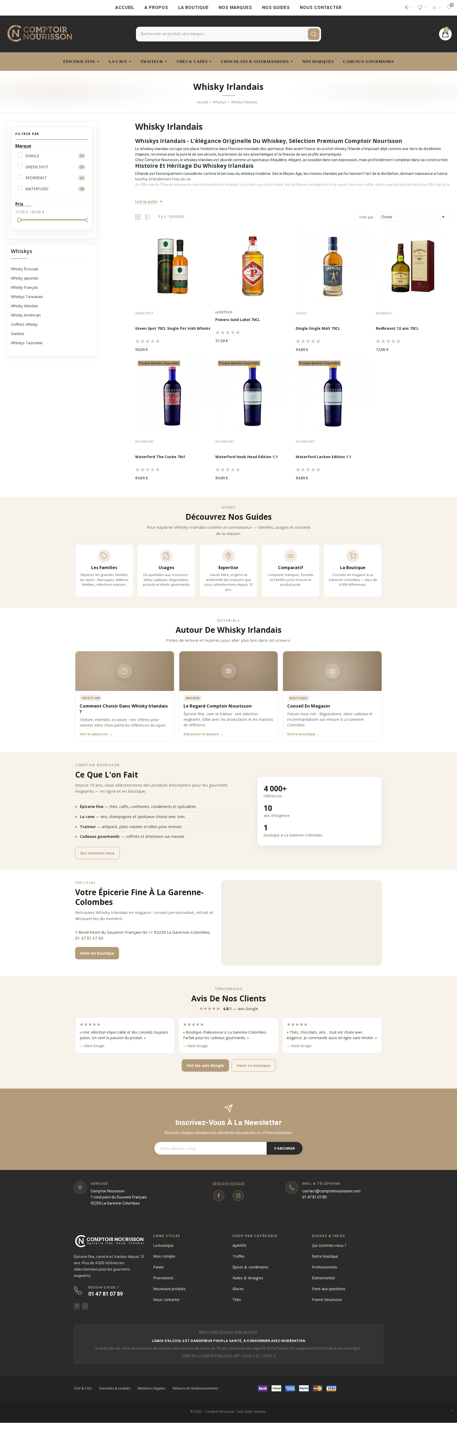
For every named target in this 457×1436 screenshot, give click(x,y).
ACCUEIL (125, 7)
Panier (158, 1267)
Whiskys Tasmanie (27, 342)
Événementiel (323, 1277)
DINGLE (54, 155)
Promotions (163, 1277)
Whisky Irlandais (24, 305)
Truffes (238, 1256)
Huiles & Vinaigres (247, 1277)
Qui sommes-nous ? (329, 1245)
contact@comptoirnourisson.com (331, 1191)
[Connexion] (436, 7)
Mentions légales (151, 1388)
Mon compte (164, 1256)
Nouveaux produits (169, 1288)
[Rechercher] (313, 34)
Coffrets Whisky (24, 324)
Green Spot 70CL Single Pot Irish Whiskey (174, 328)
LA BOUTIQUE (193, 7)
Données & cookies (114, 1388)
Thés (236, 1299)
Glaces (238, 1288)
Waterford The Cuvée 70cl (160, 456)
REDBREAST (54, 177)
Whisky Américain (26, 315)
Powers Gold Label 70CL (237, 319)
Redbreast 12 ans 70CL (397, 328)
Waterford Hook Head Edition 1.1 (246, 456)
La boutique (163, 1245)
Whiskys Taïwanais (27, 296)
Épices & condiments (250, 1267)
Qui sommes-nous (97, 853)
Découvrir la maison (203, 734)
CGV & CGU (83, 1388)
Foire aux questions (328, 1288)
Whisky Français (24, 287)
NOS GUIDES (276, 7)
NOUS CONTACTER (321, 7)
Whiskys (21, 252)
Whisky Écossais (25, 268)
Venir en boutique (97, 953)
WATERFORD (54, 188)
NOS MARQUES (235, 7)
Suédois (17, 333)
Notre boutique (303, 734)
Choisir (413, 217)
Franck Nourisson (327, 1299)
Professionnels (324, 1267)
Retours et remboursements (195, 1388)
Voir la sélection (96, 734)
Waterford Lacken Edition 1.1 (323, 456)
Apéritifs (239, 1245)
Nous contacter (166, 1299)
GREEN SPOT (54, 166)
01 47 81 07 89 (89, 938)
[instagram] (238, 1195)
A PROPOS (156, 7)
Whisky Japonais (24, 278)
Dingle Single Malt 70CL (318, 328)
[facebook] (218, 1195)
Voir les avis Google (205, 1065)
